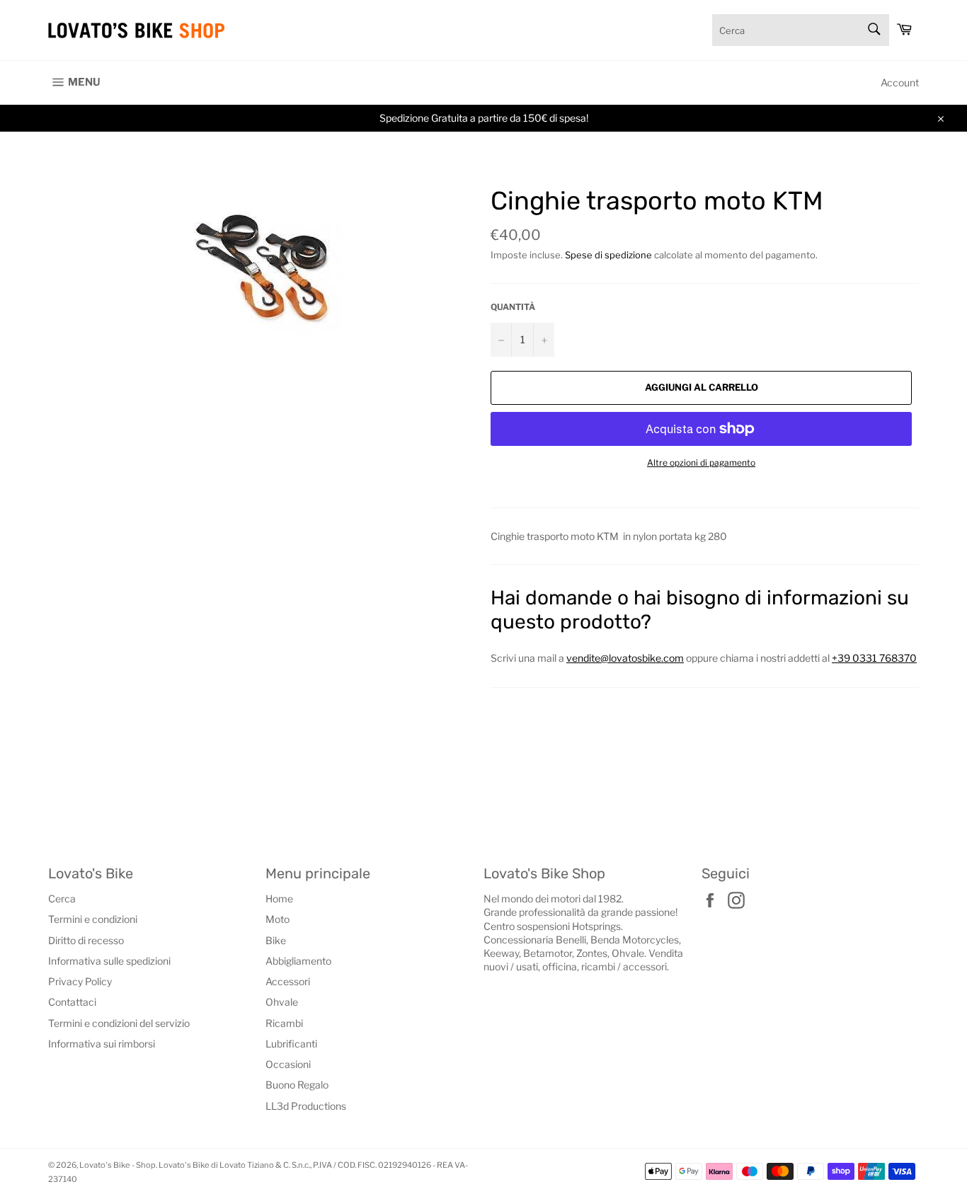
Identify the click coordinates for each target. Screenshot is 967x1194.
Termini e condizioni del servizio (119, 1023)
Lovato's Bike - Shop (117, 1165)
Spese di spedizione (608, 254)
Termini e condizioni (92, 919)
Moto (277, 919)
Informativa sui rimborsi (101, 1044)
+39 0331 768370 (874, 658)
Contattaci (72, 1002)
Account (900, 82)
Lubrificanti (291, 1044)
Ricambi (284, 1023)
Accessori (287, 981)
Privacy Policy (80, 981)
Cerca (62, 898)
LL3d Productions (305, 1106)
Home (279, 898)
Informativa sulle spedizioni (109, 961)
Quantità (513, 307)
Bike (275, 940)
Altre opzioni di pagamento (701, 462)
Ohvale (281, 1002)
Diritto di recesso (86, 940)
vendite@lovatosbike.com (625, 658)
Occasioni (288, 1064)
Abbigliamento (298, 961)
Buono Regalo (296, 1085)
